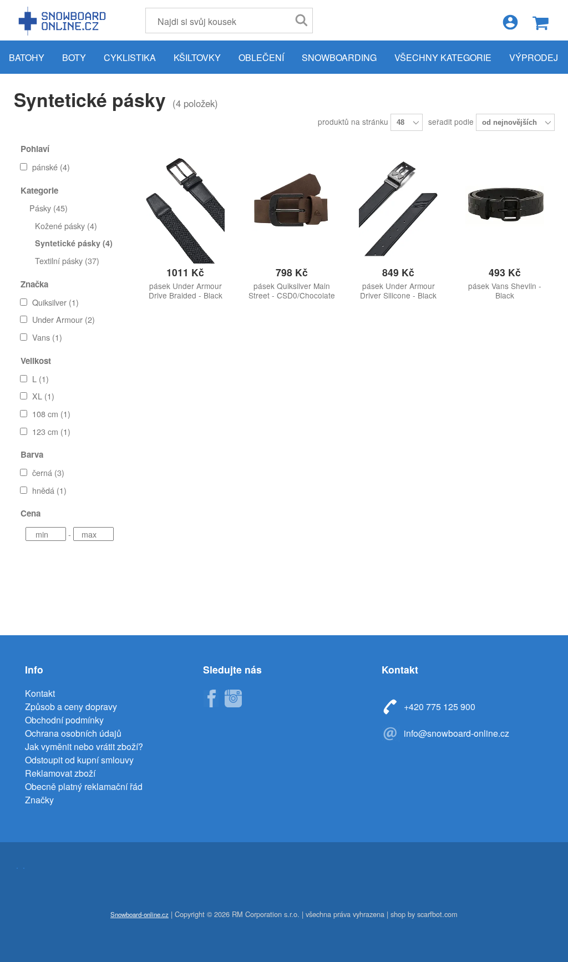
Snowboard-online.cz (64, 21)
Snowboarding (339, 57)
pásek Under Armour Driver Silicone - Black (398, 290)
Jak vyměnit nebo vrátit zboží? (84, 746)
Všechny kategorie (442, 57)
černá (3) (48, 472)
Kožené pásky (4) (66, 225)
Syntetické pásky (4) (74, 243)
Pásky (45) (48, 208)
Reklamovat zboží (60, 773)
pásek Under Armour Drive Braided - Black (185, 290)
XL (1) (43, 396)
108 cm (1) (51, 413)
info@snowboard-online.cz (456, 733)
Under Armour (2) (63, 319)
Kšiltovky (197, 57)
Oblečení (261, 57)
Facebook (211, 698)
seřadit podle (452, 121)
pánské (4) (51, 167)
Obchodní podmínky (64, 719)
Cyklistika (130, 57)
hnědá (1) (49, 490)
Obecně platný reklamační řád (84, 786)
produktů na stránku (354, 121)
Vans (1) (47, 337)
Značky (39, 799)
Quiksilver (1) (55, 302)
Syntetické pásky (90, 99)
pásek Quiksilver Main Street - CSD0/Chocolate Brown (291, 295)
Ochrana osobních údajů (73, 733)
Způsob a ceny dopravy (71, 706)
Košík (540, 23)
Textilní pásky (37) (67, 260)
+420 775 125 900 (439, 706)
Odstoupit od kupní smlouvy (79, 759)
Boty (74, 57)
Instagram (233, 698)
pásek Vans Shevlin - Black (504, 290)
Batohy (26, 57)
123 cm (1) (51, 431)
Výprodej (533, 57)
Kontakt (40, 693)
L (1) (40, 378)
